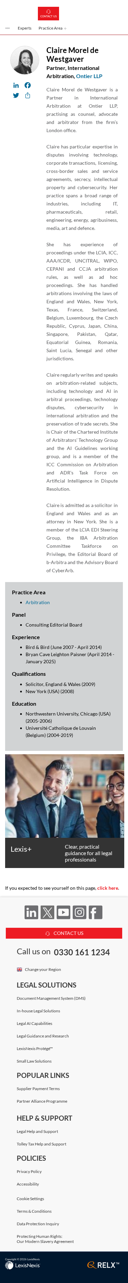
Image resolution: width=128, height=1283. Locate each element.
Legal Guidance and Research (43, 1035)
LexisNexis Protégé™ (35, 1048)
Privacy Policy (29, 1171)
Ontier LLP (89, 76)
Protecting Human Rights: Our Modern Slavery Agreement (45, 1239)
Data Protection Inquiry (38, 1223)
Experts (24, 28)
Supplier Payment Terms (38, 1088)
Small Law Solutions (34, 1061)
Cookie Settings (30, 1198)
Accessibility (28, 1184)
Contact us (48, 16)
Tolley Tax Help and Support (41, 1143)
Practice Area (51, 28)
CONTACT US (68, 933)
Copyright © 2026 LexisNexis (22, 1259)
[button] (8, 29)
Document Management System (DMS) (51, 998)
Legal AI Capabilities (34, 1023)
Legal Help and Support (37, 1131)
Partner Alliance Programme (42, 1101)
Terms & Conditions (34, 1211)
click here (107, 888)
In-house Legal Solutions (38, 1010)
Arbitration (38, 602)
